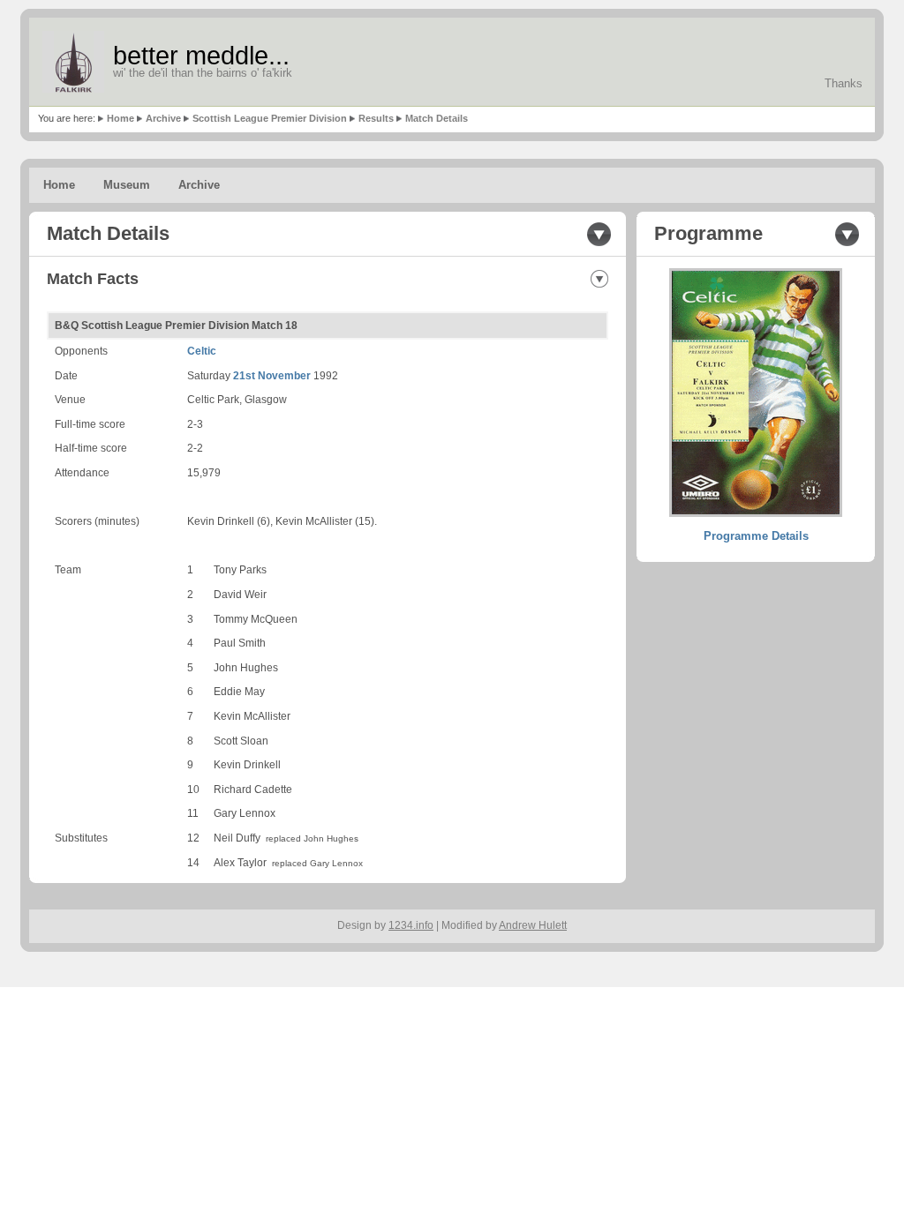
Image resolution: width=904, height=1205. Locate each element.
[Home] (73, 62)
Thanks (844, 83)
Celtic (201, 351)
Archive (163, 118)
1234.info (410, 925)
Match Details (436, 118)
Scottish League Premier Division (269, 118)
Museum (126, 184)
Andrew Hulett (533, 925)
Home (120, 118)
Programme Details (756, 536)
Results (376, 118)
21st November (272, 376)
